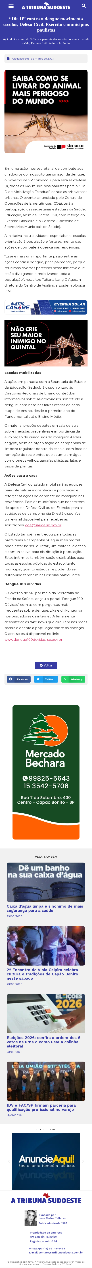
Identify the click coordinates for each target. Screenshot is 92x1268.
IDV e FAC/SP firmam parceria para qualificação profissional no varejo (41, 1107)
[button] (11, 6)
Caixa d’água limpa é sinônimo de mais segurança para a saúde (45, 908)
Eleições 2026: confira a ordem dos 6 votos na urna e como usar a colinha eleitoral (43, 1041)
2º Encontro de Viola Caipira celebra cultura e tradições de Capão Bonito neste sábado (42, 974)
